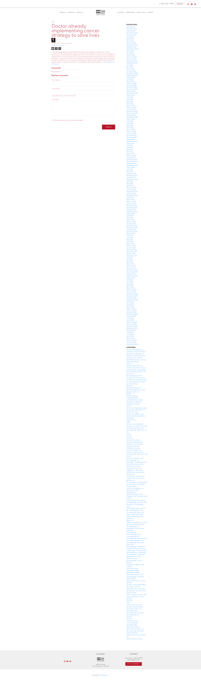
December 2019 (131, 87)
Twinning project (132, 623)
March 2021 (130, 69)
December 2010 (131, 270)
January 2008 (131, 324)
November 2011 (131, 252)
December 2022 (132, 45)
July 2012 (129, 236)
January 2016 (131, 173)
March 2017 (130, 153)
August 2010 (130, 278)
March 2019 (130, 105)
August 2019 (130, 95)
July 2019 (129, 97)
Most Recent (130, 27)
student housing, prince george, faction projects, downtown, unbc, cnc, (134, 607)
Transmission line (132, 621)
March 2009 (130, 308)
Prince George (131, 532)
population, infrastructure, (135, 528)
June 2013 (129, 215)
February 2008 (131, 322)
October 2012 (131, 230)
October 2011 (130, 254)
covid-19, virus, (131, 420)
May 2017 (129, 149)
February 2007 (131, 340)
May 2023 (129, 39)
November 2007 (132, 328)
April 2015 (129, 185)
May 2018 (129, 125)
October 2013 (131, 209)
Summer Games (132, 611)
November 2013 (131, 207)
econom (129, 436)
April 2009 (130, 306)
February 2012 (131, 246)
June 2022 (130, 51)
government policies (133, 466)
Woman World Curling (134, 639)
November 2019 (131, 89)
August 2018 (130, 119)
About (62, 12)
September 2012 (132, 232)
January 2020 (131, 85)
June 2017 (129, 147)
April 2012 (129, 242)
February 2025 (131, 29)
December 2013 (131, 205)
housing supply (131, 486)
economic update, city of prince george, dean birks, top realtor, (136, 454)
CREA (128, 422)
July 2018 (129, 121)
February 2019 (131, 107)
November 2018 (131, 113)
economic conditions (133, 440)
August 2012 (130, 234)
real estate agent (132, 568)
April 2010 (129, 286)
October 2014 (131, 193)
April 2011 (129, 262)
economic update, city (134, 450)
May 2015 (129, 183)
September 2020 (132, 75)
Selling (120, 12)
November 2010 (131, 272)
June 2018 (129, 123)
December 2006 (132, 344)
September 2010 (132, 276)
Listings (70, 12)
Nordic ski (129, 520)
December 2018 (131, 111)
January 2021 (131, 71)
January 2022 (131, 59)
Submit (108, 127)
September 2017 (132, 141)
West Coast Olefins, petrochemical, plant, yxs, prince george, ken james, (135, 629)
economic (129, 438)
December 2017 (131, 135)
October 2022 (131, 47)
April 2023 (130, 41)
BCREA (128, 394)
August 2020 (130, 77)
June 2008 (130, 320)
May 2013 (129, 217)
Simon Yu (129, 601)
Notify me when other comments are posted (68, 120)
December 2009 (132, 294)
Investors (129, 12)
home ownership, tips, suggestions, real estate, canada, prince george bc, (135, 470)
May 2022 (129, 53)
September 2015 (132, 179)
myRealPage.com (104, 675)
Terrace (129, 617)
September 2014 (132, 195)
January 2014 (131, 203)
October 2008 (131, 316)
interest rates (130, 492)
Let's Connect (133, 664)
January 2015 (131, 189)
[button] (188, 4)
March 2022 (130, 55)
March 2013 (130, 220)
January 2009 (131, 312)
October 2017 (130, 139)
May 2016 (129, 171)
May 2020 (130, 81)
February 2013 (131, 221)
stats (128, 602)
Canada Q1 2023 (132, 398)
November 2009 (132, 296)
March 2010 (130, 288)
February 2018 (131, 131)
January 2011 (130, 268)
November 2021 (131, 61)
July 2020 (129, 79)
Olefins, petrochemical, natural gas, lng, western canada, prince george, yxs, (136, 524)
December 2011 (131, 250)
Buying (79, 12)
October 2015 (131, 177)
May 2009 (130, 304)
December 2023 (132, 33)
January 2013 (131, 224)
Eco (127, 432)
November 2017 (131, 137)
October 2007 (131, 330)
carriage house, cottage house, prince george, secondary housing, (134, 402)
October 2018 (130, 115)
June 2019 (129, 99)
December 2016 (131, 159)
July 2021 (129, 65)
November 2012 (131, 228)
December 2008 (132, 314)
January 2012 (131, 248)
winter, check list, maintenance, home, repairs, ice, (136, 635)
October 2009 (131, 298)
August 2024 (130, 31)
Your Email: (56, 88)
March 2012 (130, 244)
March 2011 (130, 264)
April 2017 (129, 151)
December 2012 (131, 225)
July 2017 (129, 145)
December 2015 (131, 175)
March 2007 (130, 338)
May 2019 (129, 101)
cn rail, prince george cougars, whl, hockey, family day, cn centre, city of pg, (136, 410)
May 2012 (129, 240)
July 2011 (129, 258)
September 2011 (131, 256)
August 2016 (130, 167)
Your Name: (56, 80)
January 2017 (131, 157)
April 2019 (129, 103)
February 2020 (131, 83)
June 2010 (129, 282)
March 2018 (130, 129)
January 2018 (131, 133)
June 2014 (129, 197)
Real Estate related (132, 572)
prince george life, (132, 536)
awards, (129, 364)
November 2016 (131, 161)
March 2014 (130, 199)
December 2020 (132, 73)
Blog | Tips (140, 12)
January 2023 (131, 43)
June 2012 (129, 238)
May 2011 (129, 260)
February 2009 (131, 310)
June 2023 (130, 37)
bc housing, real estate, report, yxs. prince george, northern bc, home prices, (136, 382)
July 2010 (129, 280)
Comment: (56, 99)
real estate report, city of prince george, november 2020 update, (135, 576)
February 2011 (131, 266)
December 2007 (132, 326)
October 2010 (131, 274)
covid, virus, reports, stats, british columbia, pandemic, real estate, (136, 416)
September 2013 (132, 211)
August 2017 (130, 143)
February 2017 (131, 155)
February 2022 (131, 57)
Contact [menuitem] (150, 12)
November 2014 (131, 191)
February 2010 (131, 290)
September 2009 (132, 300)
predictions (130, 530)
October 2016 (131, 163)
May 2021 (129, 67)
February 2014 (131, 201)
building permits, (132, 396)
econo (128, 434)
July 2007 (129, 332)
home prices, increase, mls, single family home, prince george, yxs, (135, 478)
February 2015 (131, 187)
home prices (130, 474)
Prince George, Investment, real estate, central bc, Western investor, (135, 556)
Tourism (129, 619)
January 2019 (131, 109)
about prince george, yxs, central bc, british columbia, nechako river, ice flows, (135, 355)
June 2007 (130, 334)
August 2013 (130, 213)
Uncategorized (61, 45)
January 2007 (131, 342)
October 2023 (131, 35)
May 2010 (129, 284)
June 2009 (130, 302)
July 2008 (129, 318)
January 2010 (131, 292)
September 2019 (132, 93)
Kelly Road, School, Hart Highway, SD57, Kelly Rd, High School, (136, 496)
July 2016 (129, 169)
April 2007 (130, 336)
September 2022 (132, 49)
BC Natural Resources (133, 388)
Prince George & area (133, 534)
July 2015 (129, 181)
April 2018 (129, 127)
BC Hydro (129, 386)
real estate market (132, 570)
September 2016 (132, 165)
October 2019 (131, 91)
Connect (179, 3)
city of (128, 406)
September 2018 (132, 117)
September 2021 (132, 63)
